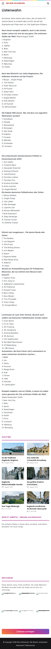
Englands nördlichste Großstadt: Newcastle (37, 507)
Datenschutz (30, 645)
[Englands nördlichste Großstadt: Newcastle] (38, 497)
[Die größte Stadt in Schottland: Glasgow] (38, 473)
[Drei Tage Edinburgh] (13, 497)
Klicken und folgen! (26, 632)
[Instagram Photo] (10, 601)
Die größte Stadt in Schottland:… (35, 483)
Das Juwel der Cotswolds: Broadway (36, 459)
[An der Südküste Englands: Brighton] (13, 449)
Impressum (20, 645)
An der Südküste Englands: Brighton (10, 459)
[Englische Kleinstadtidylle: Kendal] (13, 473)
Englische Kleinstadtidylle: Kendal (12, 483)
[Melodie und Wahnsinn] (15, 3)
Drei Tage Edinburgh (10, 506)
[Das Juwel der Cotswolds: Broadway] (38, 449)
